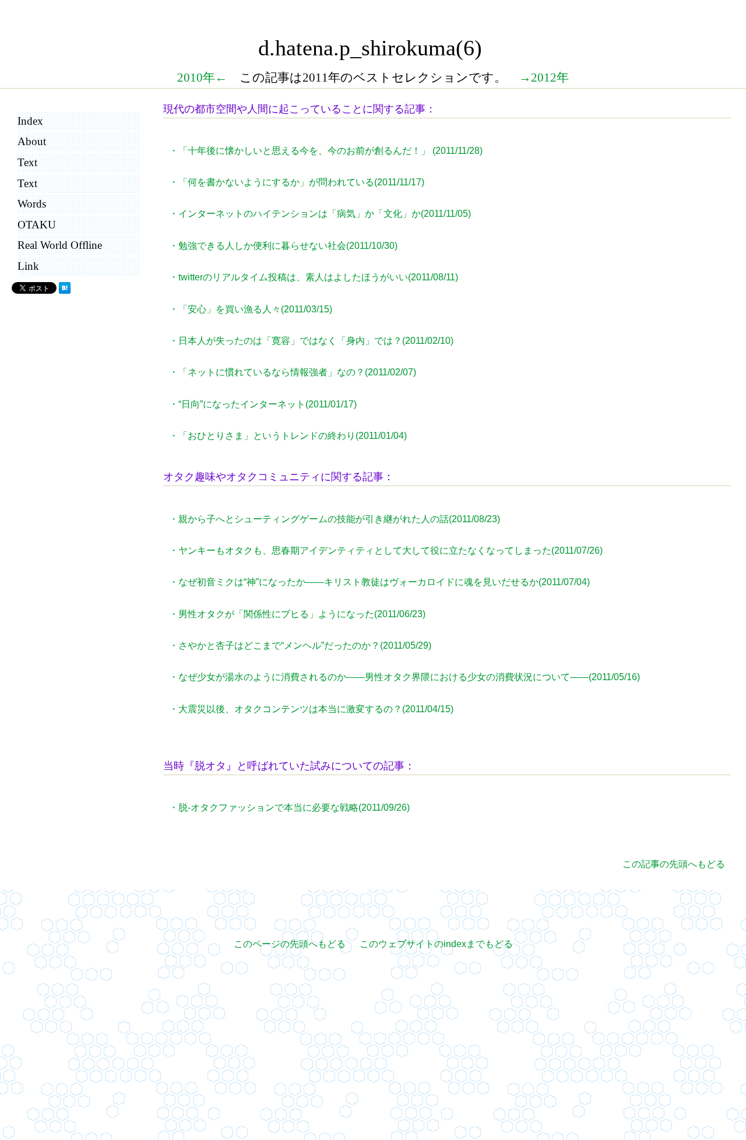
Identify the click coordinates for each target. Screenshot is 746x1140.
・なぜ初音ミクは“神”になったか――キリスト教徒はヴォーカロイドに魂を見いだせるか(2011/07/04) (379, 582)
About (31, 141)
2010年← (202, 77)
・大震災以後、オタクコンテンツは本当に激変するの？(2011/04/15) (311, 709)
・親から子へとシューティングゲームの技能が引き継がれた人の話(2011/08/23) (334, 519)
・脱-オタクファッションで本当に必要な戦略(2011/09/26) (289, 807)
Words (31, 204)
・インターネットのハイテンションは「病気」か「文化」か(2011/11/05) (320, 214)
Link (28, 266)
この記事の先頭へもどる (673, 864)
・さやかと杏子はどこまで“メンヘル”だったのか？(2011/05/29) (300, 645)
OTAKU (36, 225)
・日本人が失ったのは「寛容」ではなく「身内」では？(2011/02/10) (311, 341)
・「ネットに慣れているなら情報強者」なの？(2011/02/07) (292, 372)
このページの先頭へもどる (290, 944)
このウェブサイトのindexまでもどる (436, 944)
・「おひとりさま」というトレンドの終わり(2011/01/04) (288, 436)
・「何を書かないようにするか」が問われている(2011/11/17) (296, 182)
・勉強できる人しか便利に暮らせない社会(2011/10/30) (283, 246)
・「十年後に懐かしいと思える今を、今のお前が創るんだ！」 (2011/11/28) (326, 151)
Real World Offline (59, 245)
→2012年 (544, 77)
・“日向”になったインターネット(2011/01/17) (263, 404)
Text (27, 162)
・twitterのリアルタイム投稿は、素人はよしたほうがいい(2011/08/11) (313, 277)
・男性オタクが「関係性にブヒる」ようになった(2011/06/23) (297, 614)
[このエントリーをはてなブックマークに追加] (65, 290)
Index (30, 121)
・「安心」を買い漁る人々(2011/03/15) (250, 309)
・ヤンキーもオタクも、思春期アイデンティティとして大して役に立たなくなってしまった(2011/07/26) (386, 550)
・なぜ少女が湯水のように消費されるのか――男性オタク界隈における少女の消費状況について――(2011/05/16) (404, 677)
